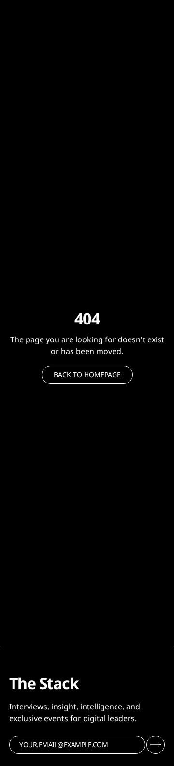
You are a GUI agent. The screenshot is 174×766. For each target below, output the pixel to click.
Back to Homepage (87, 374)
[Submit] (155, 745)
